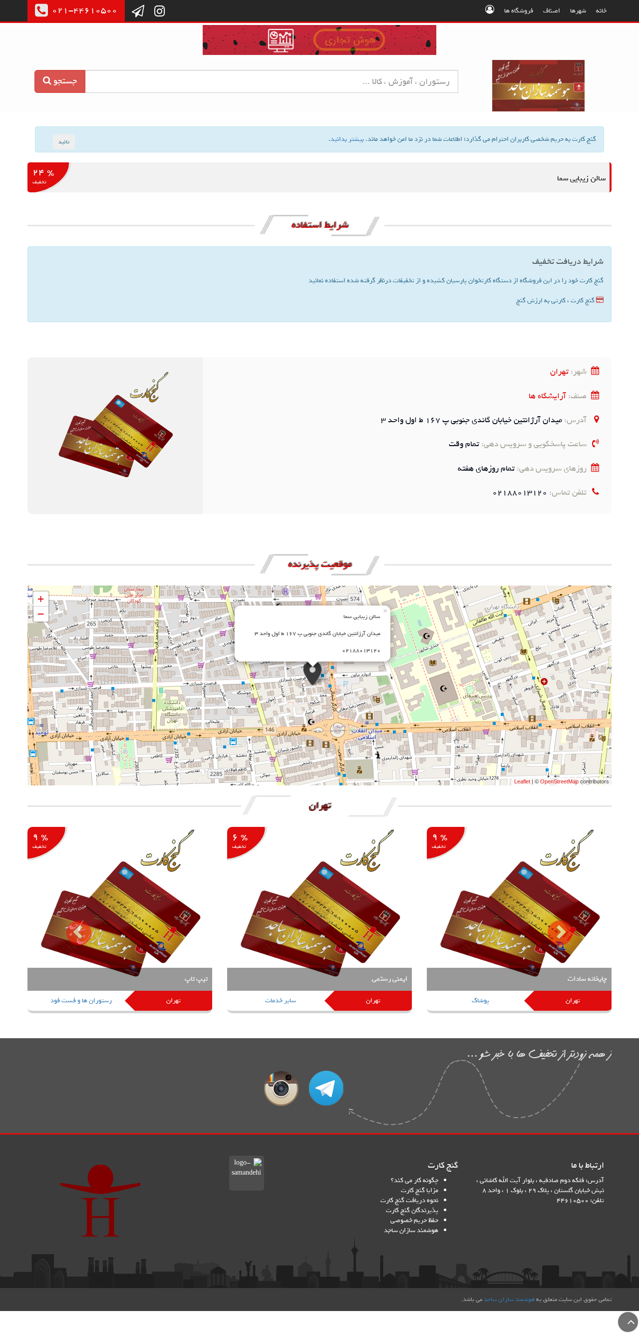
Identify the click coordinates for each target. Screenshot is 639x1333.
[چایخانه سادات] (519, 921)
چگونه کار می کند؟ (414, 1180)
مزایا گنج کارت (419, 1190)
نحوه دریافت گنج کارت (409, 1200)
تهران (559, 371)
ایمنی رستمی (389, 979)
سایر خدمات (280, 1000)
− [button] (40, 614)
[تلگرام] (138, 12)
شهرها (578, 10)
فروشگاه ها (518, 10)
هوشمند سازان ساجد (411, 1230)
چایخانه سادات (587, 979)
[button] (71, 925)
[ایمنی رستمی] (319, 921)
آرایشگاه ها (547, 396)
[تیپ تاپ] (119, 921)
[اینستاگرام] (159, 12)
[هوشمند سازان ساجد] (100, 1201)
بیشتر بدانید (347, 139)
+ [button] (40, 599)
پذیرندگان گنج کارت (412, 1210)
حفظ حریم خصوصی (414, 1220)
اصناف (551, 10)
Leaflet (522, 781)
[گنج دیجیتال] (319, 41)
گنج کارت (539, 85)
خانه (601, 10)
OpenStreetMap (559, 781)
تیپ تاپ (196, 979)
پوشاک (480, 1000)
